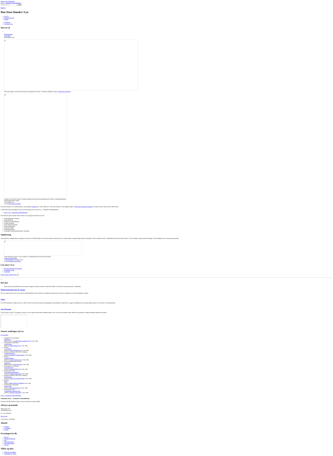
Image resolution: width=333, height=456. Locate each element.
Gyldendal (33, 206)
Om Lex (6, 437)
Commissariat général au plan (12, 391)
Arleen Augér (8, 386)
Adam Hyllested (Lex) (16, 350)
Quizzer (6, 429)
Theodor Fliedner (9, 358)
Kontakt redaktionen (9, 438)
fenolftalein (7, 339)
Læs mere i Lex (8, 24)
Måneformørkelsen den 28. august (13, 290)
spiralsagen (7, 363)
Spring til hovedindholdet (8, 1)
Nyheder (6, 426)
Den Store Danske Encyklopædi (84, 206)
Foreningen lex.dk (9, 270)
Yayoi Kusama (6, 309)
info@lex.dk (4, 416)
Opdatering (7, 22)
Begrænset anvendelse (64, 91)
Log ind (6, 445)
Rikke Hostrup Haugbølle (17, 383)
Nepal (3, 299)
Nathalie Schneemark (15, 374)
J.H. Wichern (7, 349)
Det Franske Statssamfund (11, 372)
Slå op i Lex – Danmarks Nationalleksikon (15, 212)
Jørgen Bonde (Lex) (15, 345)
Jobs (5, 440)
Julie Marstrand (18, 364)
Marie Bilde (9, 259)
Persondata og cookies (10, 454)
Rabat (5, 381)
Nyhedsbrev (7, 428)
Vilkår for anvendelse (10, 452)
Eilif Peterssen (8, 377)
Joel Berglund (8, 344)
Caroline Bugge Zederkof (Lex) (22, 341)
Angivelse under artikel (10, 258)
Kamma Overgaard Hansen (17, 355)
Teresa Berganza (8, 367)
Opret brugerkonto (9, 443)
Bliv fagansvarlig (9, 442)
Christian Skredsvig (9, 353)
